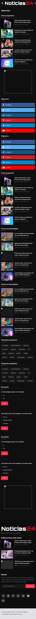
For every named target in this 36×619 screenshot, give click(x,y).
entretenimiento (15, 345)
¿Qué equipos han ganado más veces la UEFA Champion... (24, 273)
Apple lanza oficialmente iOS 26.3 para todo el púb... (23, 244)
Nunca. (5, 417)
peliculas (13, 349)
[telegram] (23, 596)
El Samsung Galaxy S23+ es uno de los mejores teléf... (23, 552)
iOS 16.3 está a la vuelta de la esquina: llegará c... (23, 60)
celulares (30, 357)
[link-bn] (18, 81)
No (4, 398)
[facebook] (3, 596)
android (4, 357)
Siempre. (6, 423)
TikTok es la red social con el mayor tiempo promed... (23, 254)
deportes (26, 345)
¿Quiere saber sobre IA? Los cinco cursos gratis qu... (23, 264)
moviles (12, 357)
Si (3, 395)
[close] (34, 609)
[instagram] (18, 596)
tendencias (22, 349)
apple (3, 353)
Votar (4, 403)
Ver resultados (14, 403)
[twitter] (8, 596)
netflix (25, 353)
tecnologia (5, 345)
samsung (11, 353)
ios (29, 349)
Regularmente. (7, 420)
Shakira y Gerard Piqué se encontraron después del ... (23, 41)
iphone (19, 353)
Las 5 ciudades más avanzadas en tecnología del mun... (24, 234)
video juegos (20, 357)
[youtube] (28, 596)
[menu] (2, 3)
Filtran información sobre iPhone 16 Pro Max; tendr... (22, 21)
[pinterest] (13, 596)
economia (5, 349)
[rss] (3, 600)
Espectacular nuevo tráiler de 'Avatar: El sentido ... (23, 31)
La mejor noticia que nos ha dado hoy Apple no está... (23, 51)
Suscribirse (30, 586)
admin (16, 24)
